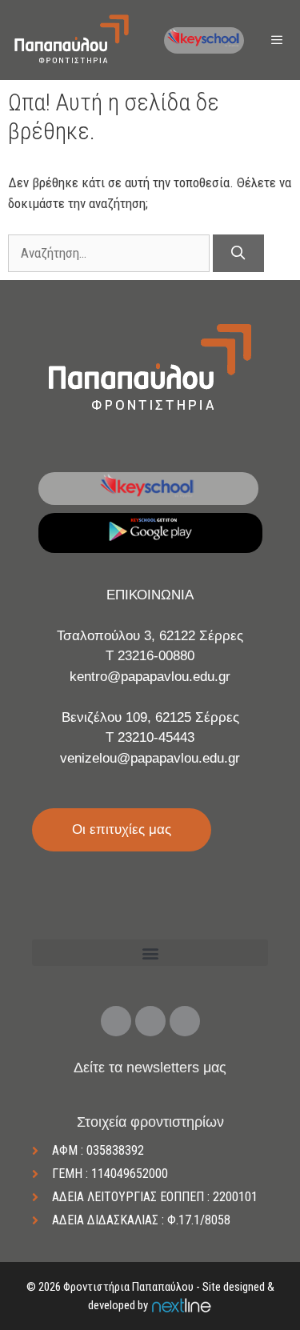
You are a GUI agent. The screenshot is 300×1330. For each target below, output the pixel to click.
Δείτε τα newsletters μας (150, 1068)
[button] (150, 952)
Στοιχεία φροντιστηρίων (150, 1122)
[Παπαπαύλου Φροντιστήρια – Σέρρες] (71, 40)
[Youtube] (185, 1021)
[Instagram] (150, 1021)
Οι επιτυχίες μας (121, 829)
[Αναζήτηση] (238, 253)
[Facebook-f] (116, 1021)
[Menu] (278, 40)
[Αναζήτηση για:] (110, 253)
